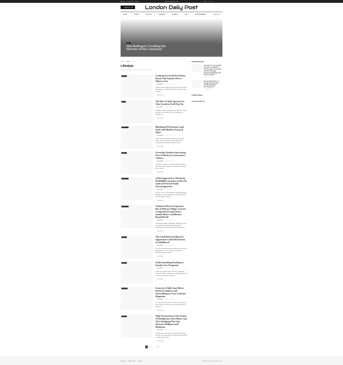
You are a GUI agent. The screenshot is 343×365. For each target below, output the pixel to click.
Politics (149, 14)
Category (128, 61)
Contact (137, 1)
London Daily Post (171, 7)
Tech (186, 14)
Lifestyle (216, 14)
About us (123, 1)
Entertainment (200, 14)
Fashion (124, 288)
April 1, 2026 (168, 268)
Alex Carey (131, 52)
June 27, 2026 (168, 135)
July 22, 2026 (139, 52)
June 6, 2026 (168, 220)
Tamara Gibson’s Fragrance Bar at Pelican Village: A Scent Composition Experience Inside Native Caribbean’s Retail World (170, 211)
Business (162, 14)
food (128, 43)
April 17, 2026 (168, 245)
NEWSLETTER (128, 7)
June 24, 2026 (169, 161)
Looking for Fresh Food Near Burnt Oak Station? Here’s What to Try (170, 78)
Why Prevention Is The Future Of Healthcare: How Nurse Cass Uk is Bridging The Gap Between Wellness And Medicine (171, 321)
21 (157, 347)
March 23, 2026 (169, 299)
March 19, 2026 (169, 329)
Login (204, 1)
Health (124, 76)
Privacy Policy (130, 1)
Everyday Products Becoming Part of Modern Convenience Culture (170, 155)
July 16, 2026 (168, 84)
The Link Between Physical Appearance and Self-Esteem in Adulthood (170, 240)
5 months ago (208, 76)
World (136, 14)
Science (175, 14)
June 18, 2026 (168, 189)
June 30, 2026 (169, 107)
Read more (160, 95)
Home (125, 14)
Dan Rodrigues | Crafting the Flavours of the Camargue (146, 47)
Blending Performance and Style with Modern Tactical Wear (169, 130)
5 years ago (208, 89)
